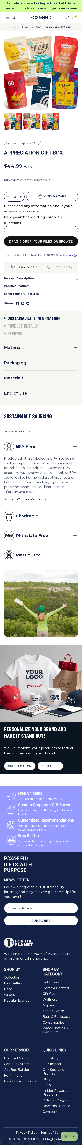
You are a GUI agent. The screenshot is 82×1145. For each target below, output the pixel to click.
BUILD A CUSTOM (20, 766)
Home (15, 27)
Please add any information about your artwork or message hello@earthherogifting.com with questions (38, 214)
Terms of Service (53, 1132)
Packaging (15, 362)
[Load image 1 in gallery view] (13, 121)
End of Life (15, 393)
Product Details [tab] (23, 326)
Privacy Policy (26, 1132)
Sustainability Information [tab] (34, 318)
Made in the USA (31, 27)
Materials (14, 347)
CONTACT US (50, 766)
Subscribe (41, 921)
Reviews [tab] (15, 333)
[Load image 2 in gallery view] (31, 121)
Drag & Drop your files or (41, 241)
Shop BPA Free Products (25, 499)
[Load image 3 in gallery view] (50, 121)
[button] (7, 17)
